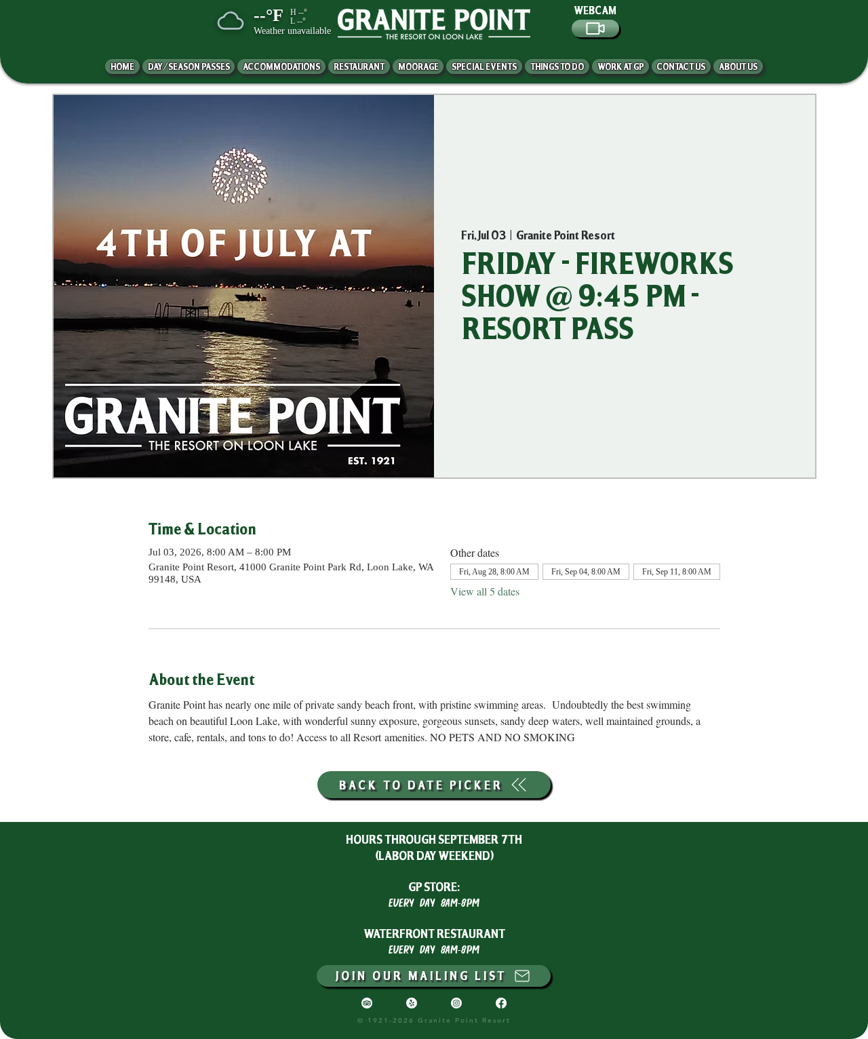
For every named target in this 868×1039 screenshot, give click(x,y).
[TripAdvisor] (366, 1003)
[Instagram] (456, 1003)
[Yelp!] (411, 1003)
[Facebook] (501, 1003)
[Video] (595, 28)
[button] (738, 66)
